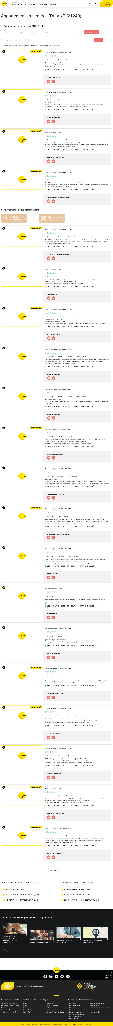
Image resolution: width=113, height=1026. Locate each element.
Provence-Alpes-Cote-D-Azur (54, 1012)
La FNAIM (68, 1024)
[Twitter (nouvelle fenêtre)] (56, 976)
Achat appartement (74, 1005)
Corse (25, 1003)
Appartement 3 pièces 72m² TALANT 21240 (58, 229)
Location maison (95, 1005)
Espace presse (77, 1024)
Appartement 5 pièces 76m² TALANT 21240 (58, 309)
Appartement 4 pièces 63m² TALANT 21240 (58, 172)
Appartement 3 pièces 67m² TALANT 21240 (58, 708)
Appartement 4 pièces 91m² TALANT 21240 (58, 389)
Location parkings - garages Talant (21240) (81, 900)
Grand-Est (26, 1008)
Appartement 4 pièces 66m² (53, 132)
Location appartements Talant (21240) (79, 889)
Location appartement (97, 1003)
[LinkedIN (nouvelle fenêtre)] (68, 976)
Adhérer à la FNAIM (106, 3)
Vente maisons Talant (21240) (17, 889)
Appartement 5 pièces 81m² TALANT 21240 (58, 668)
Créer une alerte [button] (92, 32)
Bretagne (4, 1008)
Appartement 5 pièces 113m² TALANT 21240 (58, 828)
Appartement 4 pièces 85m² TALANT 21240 (58, 549)
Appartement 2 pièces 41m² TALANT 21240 (58, 469)
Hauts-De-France (29, 1010)
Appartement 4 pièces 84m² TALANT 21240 (58, 628)
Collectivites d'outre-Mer (9, 1012)
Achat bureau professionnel (76, 1014)
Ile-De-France (27, 1012)
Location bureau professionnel (99, 1008)
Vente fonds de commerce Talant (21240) (22, 895)
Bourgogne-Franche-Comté (10, 1005)
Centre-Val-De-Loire (7, 1010)
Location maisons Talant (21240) (77, 895)
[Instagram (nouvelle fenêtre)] (50, 976)
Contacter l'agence (48, 81)
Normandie (49, 1003)
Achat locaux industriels (75, 1016)
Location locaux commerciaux (99, 1010)
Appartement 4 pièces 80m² (53, 269)
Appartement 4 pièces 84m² (53, 588)
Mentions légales (25, 1024)
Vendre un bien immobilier (40, 942)
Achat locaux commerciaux (76, 1012)
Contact (34, 1024)
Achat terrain (72, 1010)
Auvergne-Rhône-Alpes (9, 1003)
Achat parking (72, 1008)
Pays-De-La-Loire (51, 1010)
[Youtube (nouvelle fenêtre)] (62, 976)
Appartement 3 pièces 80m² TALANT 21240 (58, 429)
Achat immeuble (73, 1018)
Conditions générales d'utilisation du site (51, 1024)
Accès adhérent (88, 1024)
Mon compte (96, 5)
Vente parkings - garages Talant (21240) (22, 900)
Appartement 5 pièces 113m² (53, 788)
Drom (25, 1005)
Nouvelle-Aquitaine (51, 1005)
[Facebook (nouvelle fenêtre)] (45, 976)
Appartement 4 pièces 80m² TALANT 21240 (58, 349)
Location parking (95, 1012)
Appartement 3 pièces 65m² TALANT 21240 (58, 52)
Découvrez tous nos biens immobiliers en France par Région (24, 1000)
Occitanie (48, 1008)
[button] (15, 4)
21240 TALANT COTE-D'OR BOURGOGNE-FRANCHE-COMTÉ (70, 70)
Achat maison (72, 1003)
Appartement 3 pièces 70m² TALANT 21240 (58, 92)
